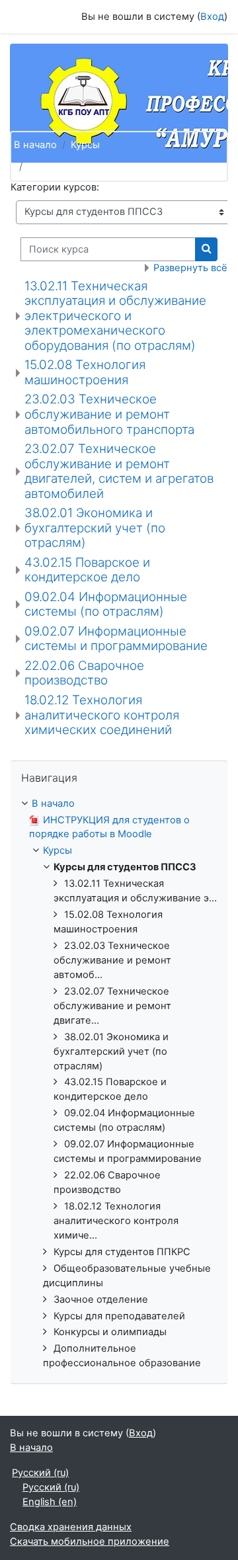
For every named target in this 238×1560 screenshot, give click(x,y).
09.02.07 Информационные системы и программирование (116, 639)
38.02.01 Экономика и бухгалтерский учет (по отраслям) (94, 527)
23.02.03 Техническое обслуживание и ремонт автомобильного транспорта (109, 413)
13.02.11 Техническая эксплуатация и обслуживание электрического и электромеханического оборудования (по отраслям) (115, 315)
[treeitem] (119, 1084)
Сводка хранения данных (71, 1527)
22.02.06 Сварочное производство (84, 673)
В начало (35, 145)
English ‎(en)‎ (49, 1502)
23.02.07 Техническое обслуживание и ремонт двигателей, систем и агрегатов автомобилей (119, 471)
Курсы (85, 145)
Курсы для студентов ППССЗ (97, 167)
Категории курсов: (55, 187)
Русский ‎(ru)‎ (40, 1473)
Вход (212, 16)
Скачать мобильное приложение (89, 1541)
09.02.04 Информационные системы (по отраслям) (105, 604)
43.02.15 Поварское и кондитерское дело (87, 570)
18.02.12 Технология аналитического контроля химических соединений (101, 714)
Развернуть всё (190, 268)
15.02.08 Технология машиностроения (84, 372)
